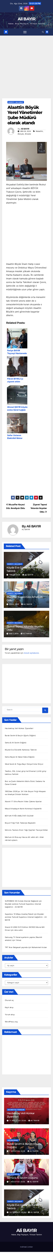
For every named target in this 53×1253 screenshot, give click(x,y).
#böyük (21, 134)
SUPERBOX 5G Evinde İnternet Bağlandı (21, 901)
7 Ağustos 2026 (17, 1151)
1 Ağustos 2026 (17, 1182)
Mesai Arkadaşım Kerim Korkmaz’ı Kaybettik (23, 809)
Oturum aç (9, 1000)
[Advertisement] (26, 71)
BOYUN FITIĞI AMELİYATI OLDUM (19, 816)
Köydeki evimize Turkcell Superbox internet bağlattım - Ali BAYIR (26, 917)
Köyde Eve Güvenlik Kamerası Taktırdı (21, 750)
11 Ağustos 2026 (17, 1121)
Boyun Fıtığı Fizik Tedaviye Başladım (20, 823)
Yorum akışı (10, 1015)
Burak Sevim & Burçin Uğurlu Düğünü (20, 736)
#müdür (28, 134)
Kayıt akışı (9, 1007)
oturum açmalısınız (31, 653)
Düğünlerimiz (13, 1140)
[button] (43, 32)
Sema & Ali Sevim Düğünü (15, 743)
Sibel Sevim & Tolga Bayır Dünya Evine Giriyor (24, 764)
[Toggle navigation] (25, 32)
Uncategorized (13, 1174)
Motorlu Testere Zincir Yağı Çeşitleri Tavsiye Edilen (26, 830)
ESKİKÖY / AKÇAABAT (15, 102)
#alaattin (39, 131)
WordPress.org (11, 1022)
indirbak (23, 1247)
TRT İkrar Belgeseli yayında (16, 947)
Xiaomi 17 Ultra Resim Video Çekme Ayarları (23, 801)
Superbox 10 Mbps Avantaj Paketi (19, 914)
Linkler (30, 1247)
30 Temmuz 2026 (17, 1212)
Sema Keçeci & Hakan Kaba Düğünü (19, 757)
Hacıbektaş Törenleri (16, 1110)
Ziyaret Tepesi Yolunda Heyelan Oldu (38, 508)
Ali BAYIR (26, 18)
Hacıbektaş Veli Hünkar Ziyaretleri (19, 728)
